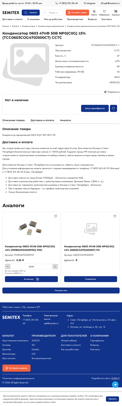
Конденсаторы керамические (51, 26)
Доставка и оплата (42, 120)
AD (33, 344)
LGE (34, 353)
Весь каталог (9, 358)
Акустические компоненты (15, 340)
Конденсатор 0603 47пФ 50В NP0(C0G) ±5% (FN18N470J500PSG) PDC (30, 248)
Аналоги (65, 120)
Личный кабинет (69, 340)
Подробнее (90, 279)
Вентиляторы (8, 353)
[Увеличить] (55, 266)
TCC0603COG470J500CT (104, 45)
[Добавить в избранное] (113, 108)
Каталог (15, 26)
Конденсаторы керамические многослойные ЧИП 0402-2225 (94, 26)
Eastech (35, 349)
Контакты (95, 349)
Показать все (61, 290)
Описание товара (13, 120)
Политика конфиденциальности (18, 378)
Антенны (6, 344)
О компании (99, 335)
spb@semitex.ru (51, 323)
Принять (112, 399)
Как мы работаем (70, 349)
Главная (5, 26)
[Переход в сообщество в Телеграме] (115, 384)
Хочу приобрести (95, 108)
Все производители (41, 358)
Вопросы (94, 344)
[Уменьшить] (7, 266)
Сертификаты (97, 340)
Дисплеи (6, 349)
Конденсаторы (28, 26)
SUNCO (36, 340)
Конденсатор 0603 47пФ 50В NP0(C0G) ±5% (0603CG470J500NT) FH (89, 248)
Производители (44, 335)
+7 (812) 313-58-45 (31, 321)
